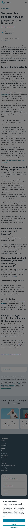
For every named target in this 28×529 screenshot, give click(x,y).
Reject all (14, 524)
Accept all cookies (14, 521)
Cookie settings (14, 527)
